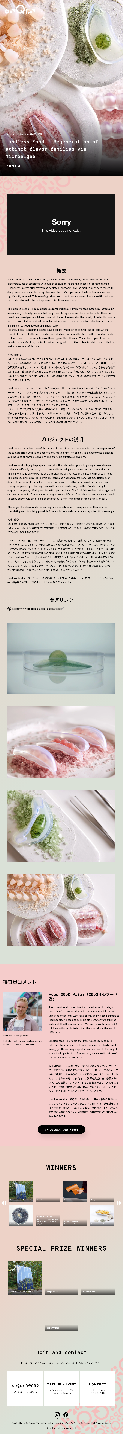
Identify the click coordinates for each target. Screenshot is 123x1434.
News (62, 1422)
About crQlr (17, 1422)
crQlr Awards (29, 1422)
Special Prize (43, 1422)
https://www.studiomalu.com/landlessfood (36, 608)
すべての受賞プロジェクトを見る (61, 1129)
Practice (54, 1422)
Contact (107, 1422)
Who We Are (71, 1422)
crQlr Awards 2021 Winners (91, 1422)
